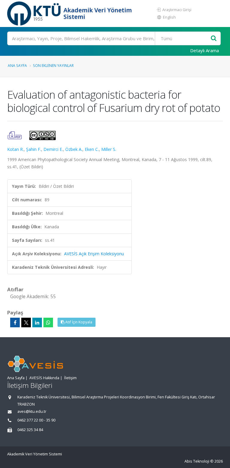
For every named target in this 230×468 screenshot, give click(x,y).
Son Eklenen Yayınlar (53, 65)
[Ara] (213, 38)
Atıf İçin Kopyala (78, 322)
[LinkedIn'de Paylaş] (37, 322)
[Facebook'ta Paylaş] (15, 322)
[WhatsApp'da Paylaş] (48, 322)
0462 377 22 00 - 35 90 (36, 420)
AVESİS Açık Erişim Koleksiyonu (94, 253)
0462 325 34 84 (30, 429)
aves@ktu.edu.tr (31, 411)
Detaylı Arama (204, 50)
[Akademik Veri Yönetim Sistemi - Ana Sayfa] (34, 13)
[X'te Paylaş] (26, 322)
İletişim (70, 377)
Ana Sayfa (17, 65)
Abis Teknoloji (196, 461)
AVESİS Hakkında (44, 377)
